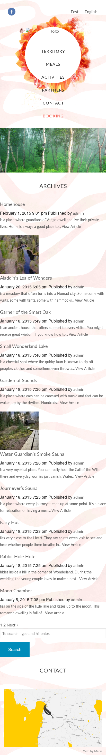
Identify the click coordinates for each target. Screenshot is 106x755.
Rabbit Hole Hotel (18, 557)
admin (78, 213)
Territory (53, 51)
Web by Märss (92, 751)
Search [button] (14, 649)
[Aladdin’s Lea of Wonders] (19, 254)
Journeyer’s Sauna (19, 488)
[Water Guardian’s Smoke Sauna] (19, 431)
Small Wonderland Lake (24, 346)
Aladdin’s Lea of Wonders (26, 278)
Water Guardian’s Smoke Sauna (32, 454)
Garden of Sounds (18, 380)
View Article (71, 227)
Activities (53, 77)
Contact (53, 103)
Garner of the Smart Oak (25, 312)
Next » (12, 625)
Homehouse (12, 204)
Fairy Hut (9, 522)
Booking (53, 116)
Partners (53, 90)
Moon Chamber (16, 591)
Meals (53, 64)
